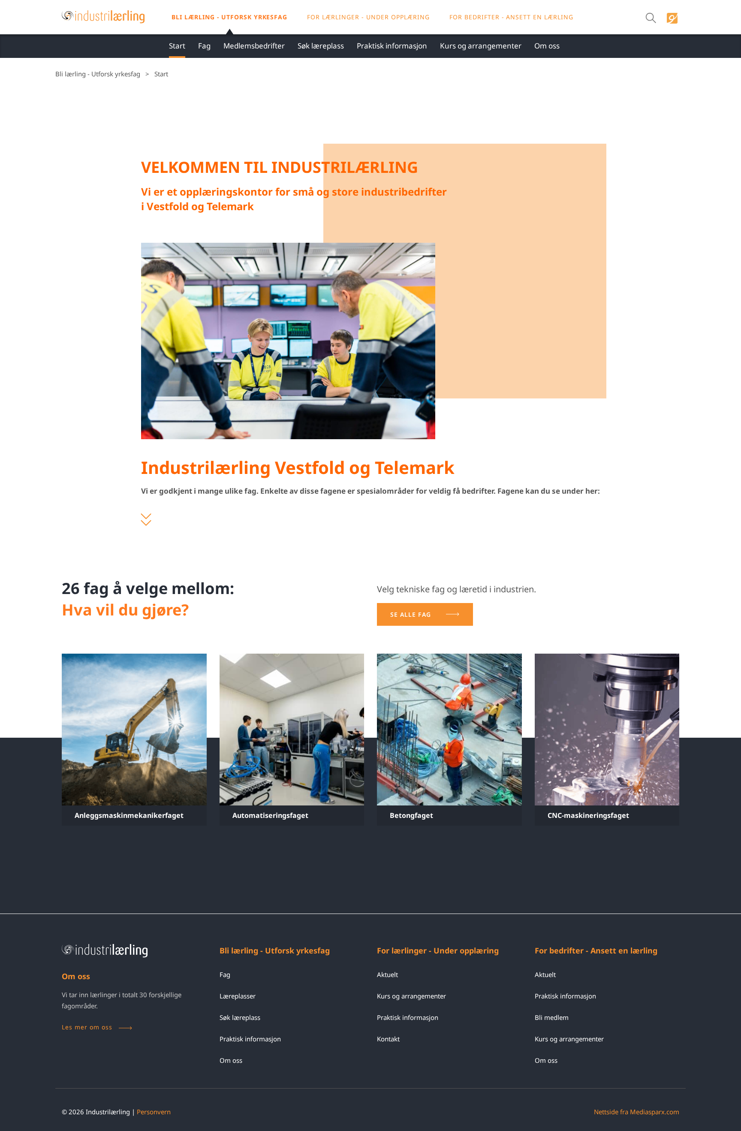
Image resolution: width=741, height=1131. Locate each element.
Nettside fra (636, 1111)
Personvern (154, 1111)
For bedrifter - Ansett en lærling (511, 17)
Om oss (547, 46)
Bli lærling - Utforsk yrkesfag (229, 17)
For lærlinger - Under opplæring (438, 950)
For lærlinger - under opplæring (368, 17)
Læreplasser (238, 996)
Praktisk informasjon (392, 46)
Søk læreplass (321, 46)
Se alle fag (410, 614)
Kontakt (388, 1038)
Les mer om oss (87, 1027)
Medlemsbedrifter (254, 46)
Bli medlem (552, 1017)
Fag (204, 46)
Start (177, 46)
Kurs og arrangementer (480, 46)
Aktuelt (387, 974)
